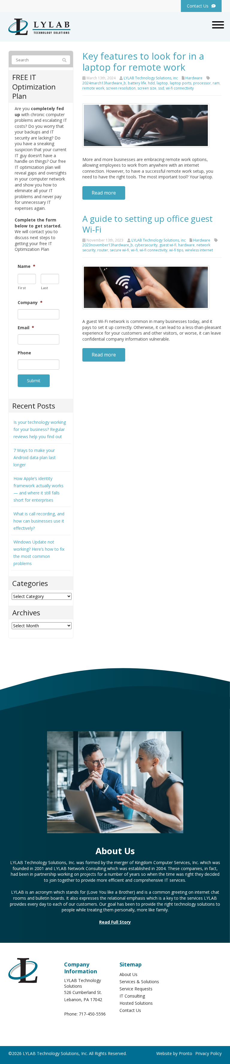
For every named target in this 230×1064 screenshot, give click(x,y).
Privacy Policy (208, 1053)
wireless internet (199, 250)
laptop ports (180, 83)
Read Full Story (115, 922)
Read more (104, 192)
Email (26, 327)
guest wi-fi (167, 245)
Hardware (193, 78)
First (22, 288)
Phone (24, 353)
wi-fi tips (176, 250)
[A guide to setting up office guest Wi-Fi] (145, 287)
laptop (162, 83)
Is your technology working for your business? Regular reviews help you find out (39, 429)
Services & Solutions (139, 981)
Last (44, 288)
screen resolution (121, 88)
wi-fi (134, 250)
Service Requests (135, 989)
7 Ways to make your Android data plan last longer (34, 457)
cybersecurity (146, 245)
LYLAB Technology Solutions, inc (151, 78)
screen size (146, 88)
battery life (137, 83)
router (102, 250)
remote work (93, 88)
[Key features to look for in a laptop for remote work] (145, 125)
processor (202, 83)
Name (26, 266)
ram (216, 83)
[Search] (64, 60)
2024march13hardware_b (104, 83)
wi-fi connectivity (180, 88)
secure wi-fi (119, 250)
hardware (186, 245)
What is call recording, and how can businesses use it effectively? (38, 521)
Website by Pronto (174, 1053)
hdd (151, 83)
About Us (128, 974)
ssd (161, 88)
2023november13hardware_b (107, 245)
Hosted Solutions (136, 1003)
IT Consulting (132, 996)
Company (30, 302)
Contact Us (130, 1010)
